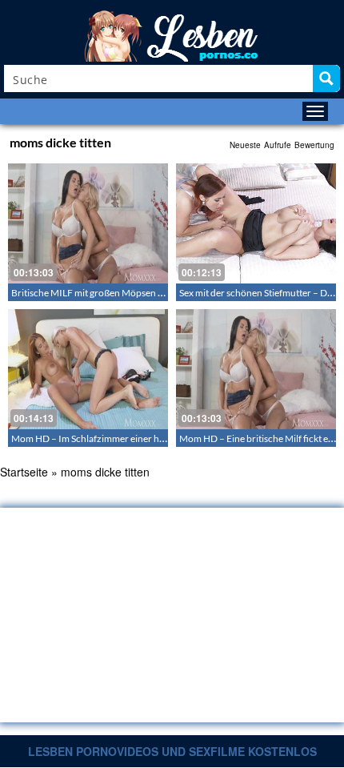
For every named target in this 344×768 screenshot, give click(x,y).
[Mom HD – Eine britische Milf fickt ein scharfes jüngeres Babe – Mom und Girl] (256, 369)
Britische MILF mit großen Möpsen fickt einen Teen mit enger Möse (149, 293)
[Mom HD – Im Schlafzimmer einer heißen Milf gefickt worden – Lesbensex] (88, 369)
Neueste (245, 145)
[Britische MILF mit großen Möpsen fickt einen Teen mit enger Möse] (88, 223)
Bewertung (314, 145)
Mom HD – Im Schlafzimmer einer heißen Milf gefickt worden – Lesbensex (164, 438)
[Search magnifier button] (326, 78)
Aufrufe (277, 145)
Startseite (24, 472)
